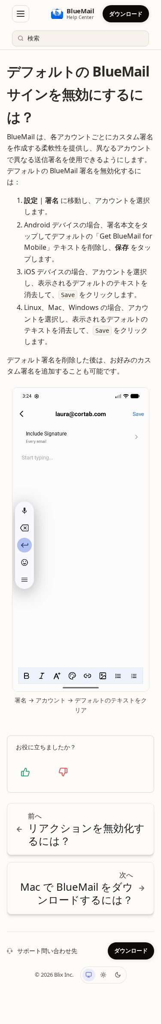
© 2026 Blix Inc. (54, 974)
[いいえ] (63, 772)
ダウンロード (126, 14)
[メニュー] (20, 13)
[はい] (25, 772)
